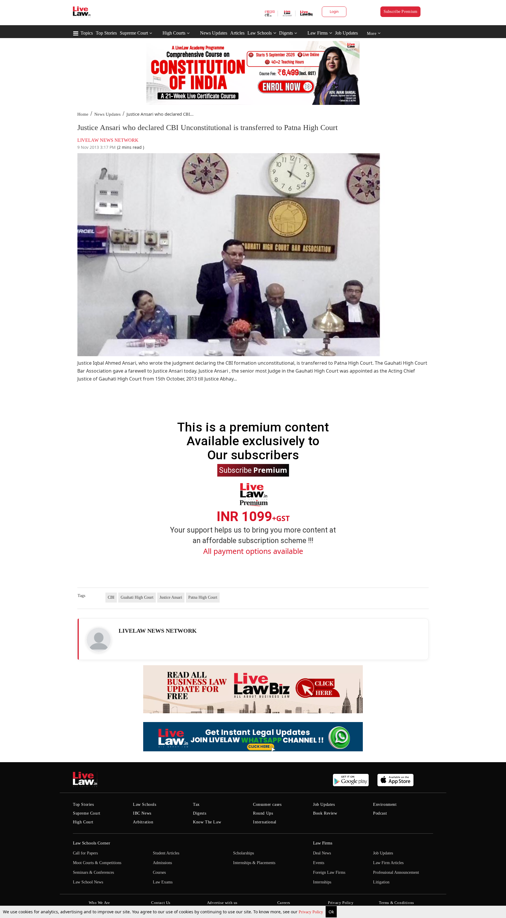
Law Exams (162, 882)
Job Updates (346, 32)
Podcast (380, 813)
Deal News (322, 853)
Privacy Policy (311, 912)
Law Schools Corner (91, 843)
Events (318, 863)
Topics (87, 32)
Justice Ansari (171, 597)
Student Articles (166, 853)
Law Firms (317, 32)
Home (82, 114)
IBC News (142, 813)
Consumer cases (267, 804)
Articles (237, 32)
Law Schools (259, 32)
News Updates (213, 32)
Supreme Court (134, 32)
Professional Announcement (396, 872)
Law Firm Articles (388, 863)
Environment (385, 804)
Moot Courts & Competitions (97, 863)
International (264, 822)
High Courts (174, 32)
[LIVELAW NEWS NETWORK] (99, 640)
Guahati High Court (137, 597)
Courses (159, 872)
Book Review (325, 813)
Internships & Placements (254, 863)
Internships (322, 882)
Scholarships (243, 853)
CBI (111, 597)
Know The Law (207, 822)
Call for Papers (85, 853)
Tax (196, 804)
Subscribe (253, 470)
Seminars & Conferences (93, 872)
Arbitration (143, 822)
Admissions (162, 863)
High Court (83, 822)
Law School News (88, 882)
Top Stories (106, 32)
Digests (286, 32)
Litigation (381, 882)
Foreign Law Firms (329, 872)
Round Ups (263, 813)
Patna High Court (202, 597)
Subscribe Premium (401, 11)
